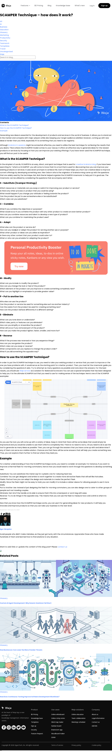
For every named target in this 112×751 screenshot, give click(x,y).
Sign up (104, 5)
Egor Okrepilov (6, 529)
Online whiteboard (57, 714)
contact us (62, 547)
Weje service (24, 370)
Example (3, 130)
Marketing (4, 35)
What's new (80, 5)
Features (24, 5)
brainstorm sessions (16, 145)
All (1, 21)
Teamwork (4, 43)
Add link (94, 726)
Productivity (5, 38)
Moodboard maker (58, 733)
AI (1, 24)
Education (4, 29)
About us (95, 714)
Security (3, 40)
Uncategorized (6, 51)
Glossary (4, 32)
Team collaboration (78, 718)
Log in (92, 5)
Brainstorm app (56, 730)
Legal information (98, 718)
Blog (49, 5)
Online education (78, 714)
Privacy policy (76, 745)
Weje (2, 54)
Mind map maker (57, 722)
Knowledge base (63, 5)
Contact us (96, 722)
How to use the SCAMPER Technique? (16, 128)
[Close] (1, 750)
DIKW (53, 737)
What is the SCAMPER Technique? (14, 125)
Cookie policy (96, 745)
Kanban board (56, 726)
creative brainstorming (86, 164)
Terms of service (57, 745)
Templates (4, 46)
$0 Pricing (39, 5)
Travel (2, 49)
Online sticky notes (58, 718)
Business (3, 27)
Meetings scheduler (78, 722)
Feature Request (37, 733)
